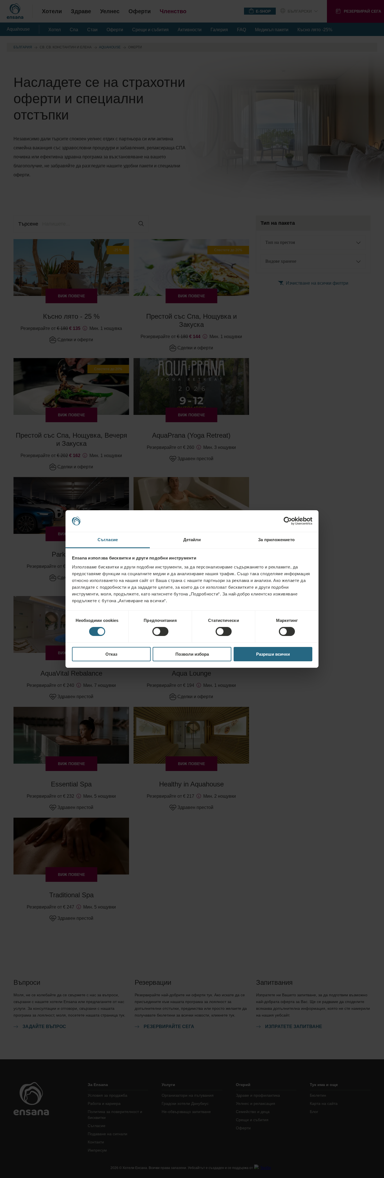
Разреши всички (273, 654)
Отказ (111, 654)
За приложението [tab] (276, 539)
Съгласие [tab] (108, 539)
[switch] (160, 631)
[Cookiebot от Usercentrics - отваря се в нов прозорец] (287, 521)
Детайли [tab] (192, 539)
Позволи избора (192, 654)
